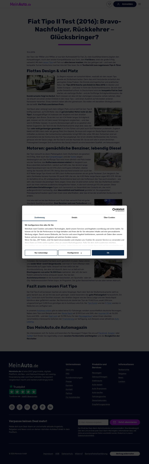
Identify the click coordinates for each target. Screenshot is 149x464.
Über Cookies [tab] (109, 217)
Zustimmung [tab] (39, 217)
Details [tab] (74, 217)
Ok (108, 253)
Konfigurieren (73, 253)
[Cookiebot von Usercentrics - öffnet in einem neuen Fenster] (114, 210)
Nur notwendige (41, 253)
